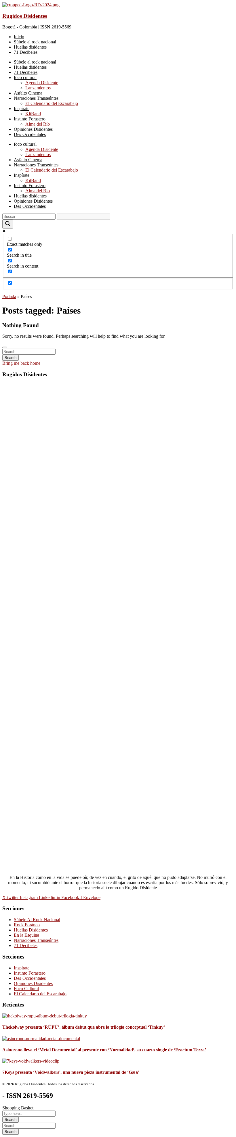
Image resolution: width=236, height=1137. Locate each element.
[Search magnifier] (7, 224)
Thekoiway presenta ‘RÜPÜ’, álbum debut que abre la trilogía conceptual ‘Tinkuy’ (83, 1027)
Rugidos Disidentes (24, 16)
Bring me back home (21, 363)
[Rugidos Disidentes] (31, 4)
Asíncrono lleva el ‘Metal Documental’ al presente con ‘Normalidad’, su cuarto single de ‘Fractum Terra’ (104, 1049)
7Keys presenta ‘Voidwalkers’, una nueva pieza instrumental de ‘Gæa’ (70, 1072)
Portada (9, 296)
